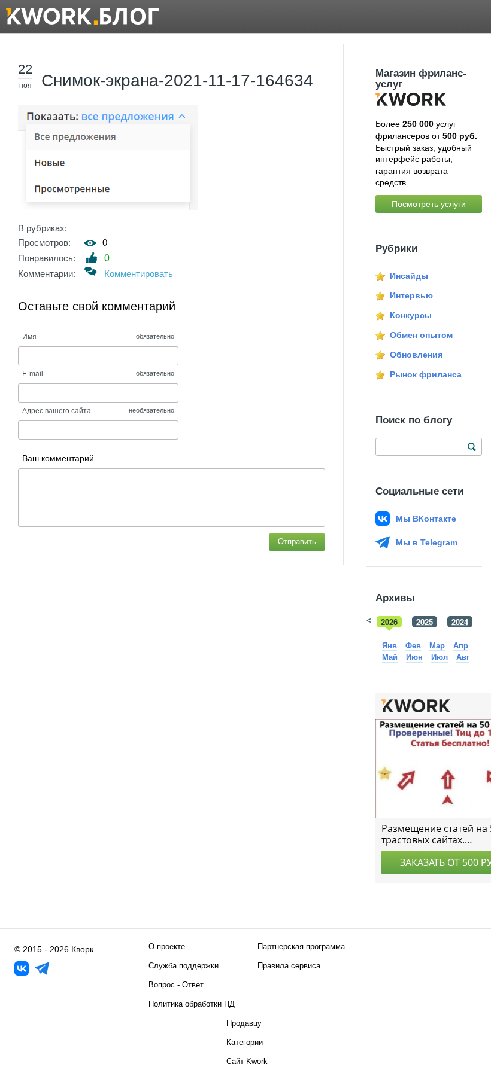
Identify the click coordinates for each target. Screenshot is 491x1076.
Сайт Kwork (247, 1061)
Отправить (297, 541)
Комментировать (138, 274)
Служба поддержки (183, 965)
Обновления (416, 354)
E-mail (32, 373)
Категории (244, 1042)
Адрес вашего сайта (56, 410)
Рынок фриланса (426, 374)
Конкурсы (411, 315)
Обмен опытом (421, 335)
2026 (389, 621)
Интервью (411, 295)
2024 (459, 621)
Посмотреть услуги (429, 204)
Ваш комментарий (58, 458)
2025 (424, 621)
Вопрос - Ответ (176, 984)
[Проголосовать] (92, 257)
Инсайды (409, 276)
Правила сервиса (288, 965)
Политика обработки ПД (191, 1003)
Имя (29, 336)
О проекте (166, 946)
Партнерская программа (301, 946)
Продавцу (244, 1023)
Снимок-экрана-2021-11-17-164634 (177, 80)
